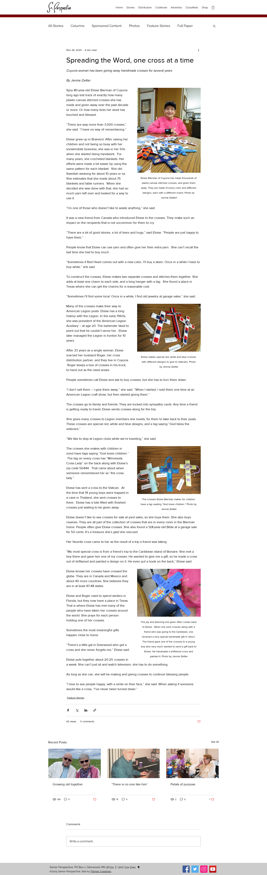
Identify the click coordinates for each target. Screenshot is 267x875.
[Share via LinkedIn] (86, 710)
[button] (214, 25)
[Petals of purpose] (192, 763)
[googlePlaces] (138, 867)
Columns (77, 26)
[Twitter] (195, 869)
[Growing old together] (74, 763)
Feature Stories (158, 26)
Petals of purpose (183, 784)
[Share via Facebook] (68, 710)
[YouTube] (212, 869)
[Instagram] (203, 869)
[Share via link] (94, 710)
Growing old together (68, 784)
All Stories (55, 26)
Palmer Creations (101, 871)
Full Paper (185, 26)
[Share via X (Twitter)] (77, 710)
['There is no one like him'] (133, 763)
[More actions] (198, 50)
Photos (134, 26)
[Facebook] (186, 869)
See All (215, 741)
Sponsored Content (107, 26)
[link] (213, 7)
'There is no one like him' (129, 784)
